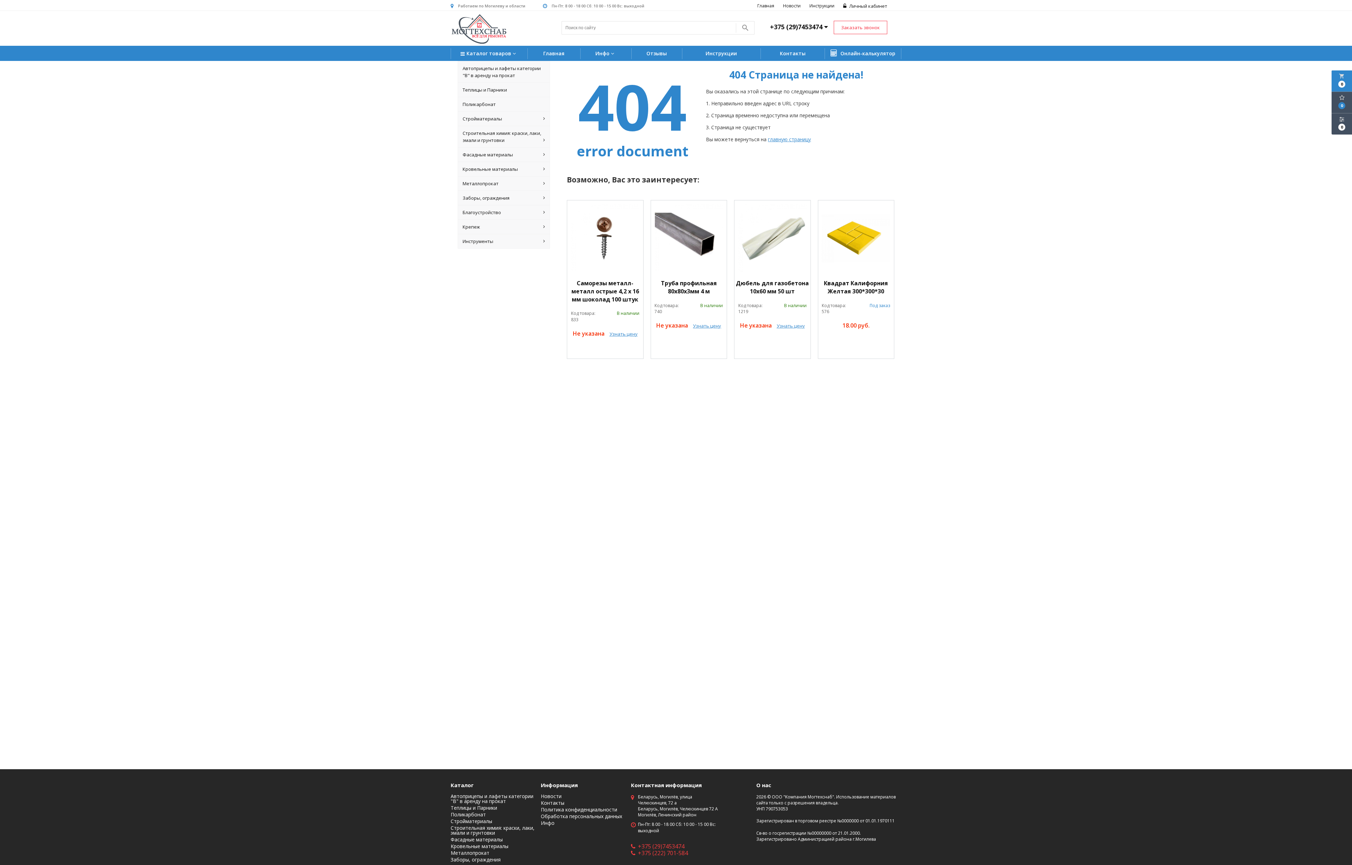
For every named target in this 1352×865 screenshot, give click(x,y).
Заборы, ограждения (486, 198)
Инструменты (478, 241)
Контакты (793, 53)
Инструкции (821, 6)
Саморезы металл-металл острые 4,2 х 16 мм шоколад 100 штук (605, 291)
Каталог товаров (490, 53)
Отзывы (656, 53)
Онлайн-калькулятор (867, 53)
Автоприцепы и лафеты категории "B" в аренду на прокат (502, 72)
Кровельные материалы (490, 169)
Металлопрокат (481, 183)
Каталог (462, 785)
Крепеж (471, 227)
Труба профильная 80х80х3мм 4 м (689, 287)
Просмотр (605, 350)
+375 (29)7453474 (661, 846)
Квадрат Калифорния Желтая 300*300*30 (856, 287)
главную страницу (789, 139)
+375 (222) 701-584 (663, 853)
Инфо (603, 53)
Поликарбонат (479, 104)
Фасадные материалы (488, 154)
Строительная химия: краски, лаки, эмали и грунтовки (502, 136)
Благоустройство (482, 212)
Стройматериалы (482, 119)
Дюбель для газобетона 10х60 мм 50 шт (772, 287)
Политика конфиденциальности (579, 809)
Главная (765, 6)
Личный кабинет (867, 6)
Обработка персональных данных (581, 816)
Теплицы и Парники (485, 90)
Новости (792, 6)
